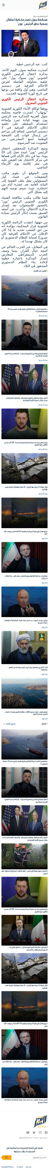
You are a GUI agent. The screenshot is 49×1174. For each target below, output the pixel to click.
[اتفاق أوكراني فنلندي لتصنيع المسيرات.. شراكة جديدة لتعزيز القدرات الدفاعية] (24, 334)
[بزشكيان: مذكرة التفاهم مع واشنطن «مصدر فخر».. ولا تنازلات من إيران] (24, 557)
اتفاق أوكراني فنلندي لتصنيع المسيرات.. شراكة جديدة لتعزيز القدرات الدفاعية (26, 354)
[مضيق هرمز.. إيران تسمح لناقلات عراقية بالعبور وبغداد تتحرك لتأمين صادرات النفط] (24, 693)
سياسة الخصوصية (7, 1166)
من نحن (28, 1166)
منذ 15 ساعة (43, 360)
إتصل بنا (19, 1166)
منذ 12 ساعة (43, 316)
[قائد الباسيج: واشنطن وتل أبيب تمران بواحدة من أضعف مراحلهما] (24, 647)
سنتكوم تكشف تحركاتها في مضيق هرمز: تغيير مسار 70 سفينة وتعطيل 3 (28, 310)
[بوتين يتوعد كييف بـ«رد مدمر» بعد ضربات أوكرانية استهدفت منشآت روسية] (24, 601)
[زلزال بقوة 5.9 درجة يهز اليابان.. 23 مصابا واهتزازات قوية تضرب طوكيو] (24, 468)
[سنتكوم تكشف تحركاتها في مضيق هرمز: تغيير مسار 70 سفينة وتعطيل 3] (24, 290)
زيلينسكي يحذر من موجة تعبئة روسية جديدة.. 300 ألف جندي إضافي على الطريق (26, 443)
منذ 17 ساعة (43, 405)
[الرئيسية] (43, 5)
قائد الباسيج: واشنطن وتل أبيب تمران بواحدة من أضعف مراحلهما (28, 668)
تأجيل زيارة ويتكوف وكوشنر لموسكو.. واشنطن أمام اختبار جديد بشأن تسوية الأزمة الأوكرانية (27, 399)
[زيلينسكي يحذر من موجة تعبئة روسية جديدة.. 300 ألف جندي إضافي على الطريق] (24, 423)
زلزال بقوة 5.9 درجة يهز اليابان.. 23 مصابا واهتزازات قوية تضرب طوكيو (26, 488)
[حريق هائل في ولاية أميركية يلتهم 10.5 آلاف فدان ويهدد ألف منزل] (24, 512)
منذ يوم (45, 538)
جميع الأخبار (10, 724)
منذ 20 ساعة (43, 449)
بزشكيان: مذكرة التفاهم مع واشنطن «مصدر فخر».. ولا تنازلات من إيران (26, 577)
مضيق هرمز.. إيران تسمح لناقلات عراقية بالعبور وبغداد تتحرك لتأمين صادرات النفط (26, 713)
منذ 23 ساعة (43, 494)
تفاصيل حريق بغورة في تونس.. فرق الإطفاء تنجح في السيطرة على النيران (25, 872)
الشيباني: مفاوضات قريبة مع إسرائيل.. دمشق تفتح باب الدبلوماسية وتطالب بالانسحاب (28, 948)
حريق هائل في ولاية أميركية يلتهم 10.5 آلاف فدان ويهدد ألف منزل (26, 532)
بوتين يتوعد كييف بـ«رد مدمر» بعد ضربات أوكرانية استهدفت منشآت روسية (26, 621)
